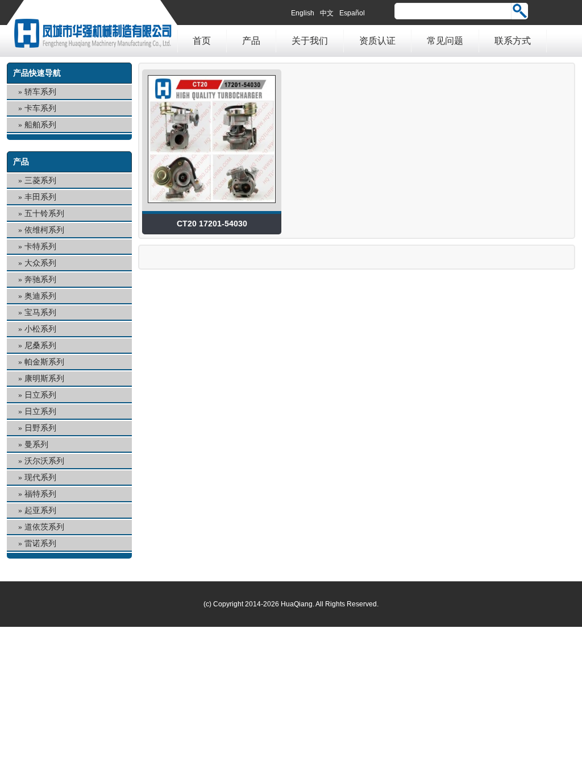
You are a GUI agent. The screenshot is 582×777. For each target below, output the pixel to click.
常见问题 (445, 41)
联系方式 (512, 41)
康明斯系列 (44, 378)
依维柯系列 (44, 230)
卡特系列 (40, 246)
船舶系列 (40, 125)
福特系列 (40, 494)
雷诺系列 (40, 543)
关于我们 (310, 41)
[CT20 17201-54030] (211, 205)
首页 (202, 41)
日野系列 (40, 428)
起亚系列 (40, 510)
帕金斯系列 (44, 362)
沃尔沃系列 (44, 461)
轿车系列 (40, 92)
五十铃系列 (44, 213)
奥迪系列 (40, 296)
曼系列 (36, 444)
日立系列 (40, 395)
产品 (251, 41)
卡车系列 (40, 108)
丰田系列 (40, 197)
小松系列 (40, 329)
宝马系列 (40, 312)
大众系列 (40, 263)
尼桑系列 (40, 345)
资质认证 (377, 41)
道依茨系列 (44, 527)
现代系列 (40, 477)
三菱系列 (40, 180)
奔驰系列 (40, 279)
